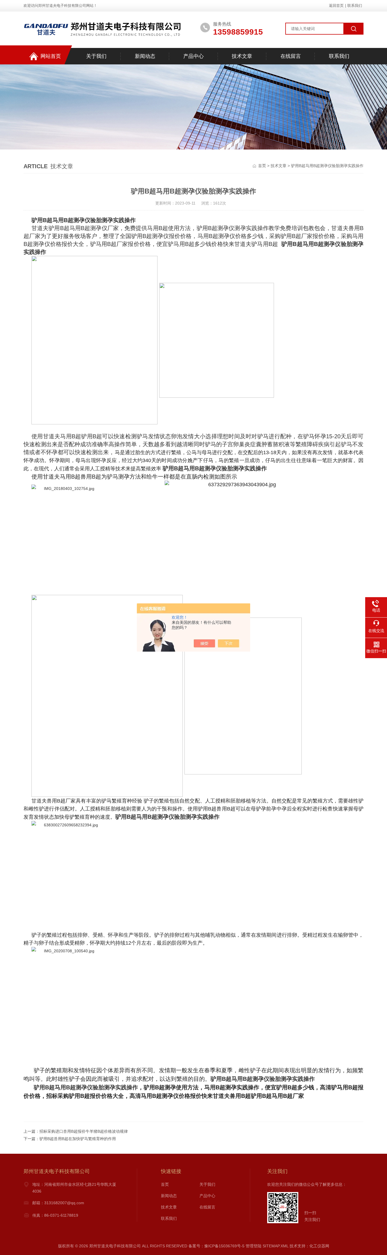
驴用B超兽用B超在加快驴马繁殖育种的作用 (77, 1138)
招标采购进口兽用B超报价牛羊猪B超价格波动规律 (83, 1131)
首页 (262, 165)
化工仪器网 (319, 1246)
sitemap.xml (275, 1246)
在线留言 (290, 56)
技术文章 (242, 56)
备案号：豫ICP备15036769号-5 (216, 1246)
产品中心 (193, 56)
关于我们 (96, 56)
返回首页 (336, 5)
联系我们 (354, 5)
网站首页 (51, 56)
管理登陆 (253, 1246)
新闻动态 (145, 56)
